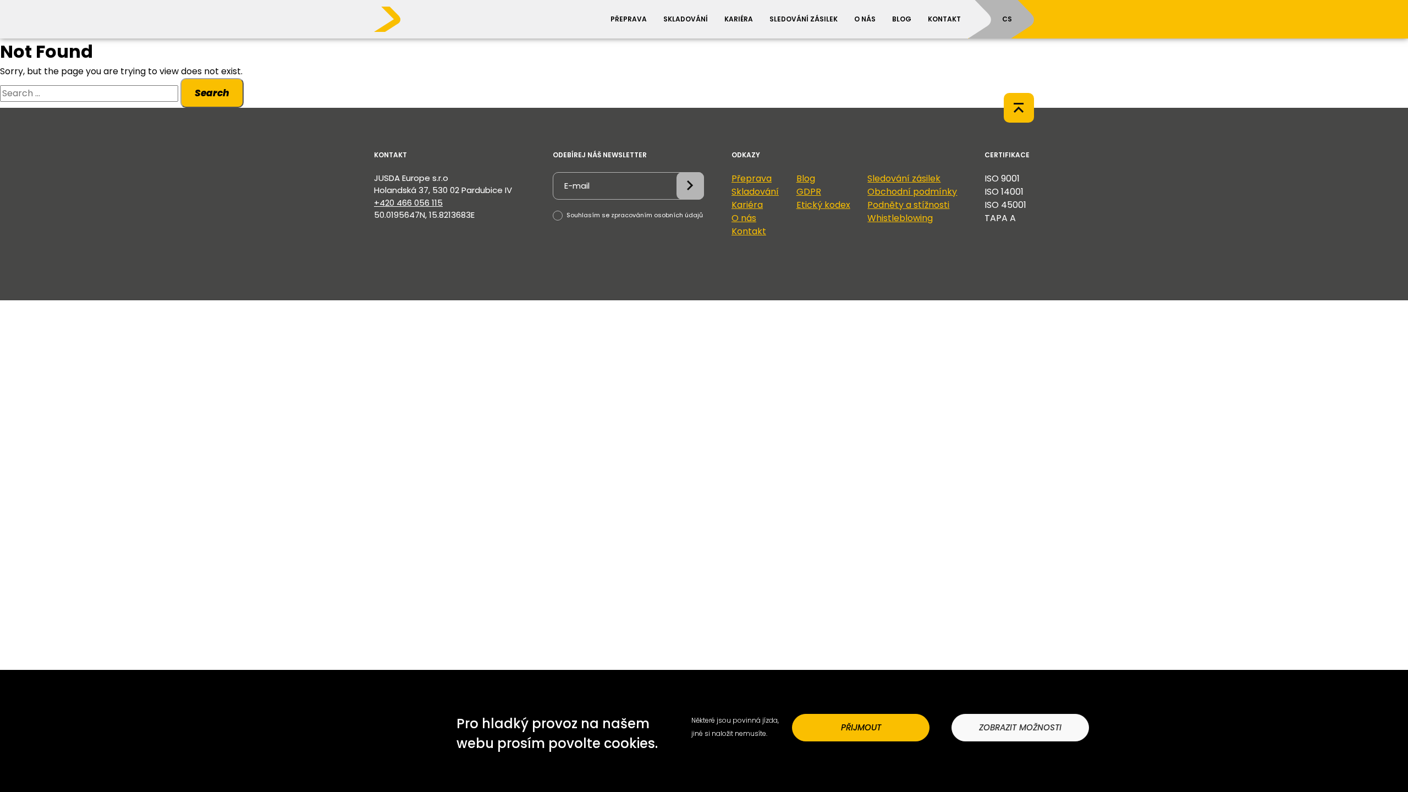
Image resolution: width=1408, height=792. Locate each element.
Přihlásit (690, 186)
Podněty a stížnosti (908, 205)
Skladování (685, 19)
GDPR (808, 191)
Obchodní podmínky (912, 191)
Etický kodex (823, 205)
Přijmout (861, 727)
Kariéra (738, 19)
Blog (901, 19)
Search (212, 93)
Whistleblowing (900, 218)
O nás (865, 19)
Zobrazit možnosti (1020, 727)
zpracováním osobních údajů (657, 215)
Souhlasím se (634, 215)
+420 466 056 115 (408, 202)
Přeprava (628, 19)
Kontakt (944, 19)
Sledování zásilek (803, 19)
